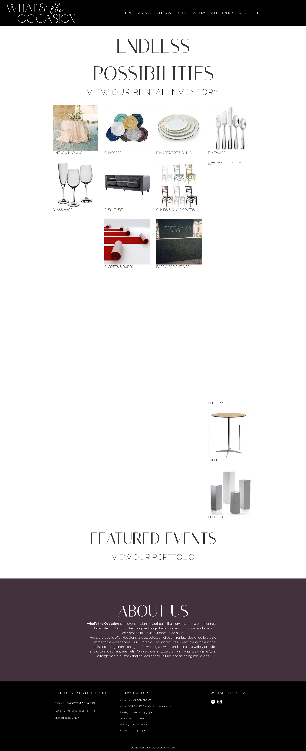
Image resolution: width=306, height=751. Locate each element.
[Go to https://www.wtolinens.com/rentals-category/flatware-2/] (230, 129)
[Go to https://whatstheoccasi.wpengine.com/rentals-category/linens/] (75, 129)
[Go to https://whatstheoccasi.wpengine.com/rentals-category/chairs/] (179, 186)
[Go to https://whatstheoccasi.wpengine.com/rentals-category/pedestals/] (230, 494)
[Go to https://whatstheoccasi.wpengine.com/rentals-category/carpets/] (127, 243)
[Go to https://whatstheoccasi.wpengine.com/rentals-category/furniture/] (127, 186)
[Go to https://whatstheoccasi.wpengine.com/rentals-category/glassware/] (75, 186)
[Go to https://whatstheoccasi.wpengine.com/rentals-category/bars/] (179, 243)
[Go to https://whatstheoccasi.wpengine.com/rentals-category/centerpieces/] (230, 283)
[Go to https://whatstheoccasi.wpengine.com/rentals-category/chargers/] (127, 129)
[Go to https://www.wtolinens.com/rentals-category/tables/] (230, 437)
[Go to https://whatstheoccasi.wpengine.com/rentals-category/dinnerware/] (179, 129)
